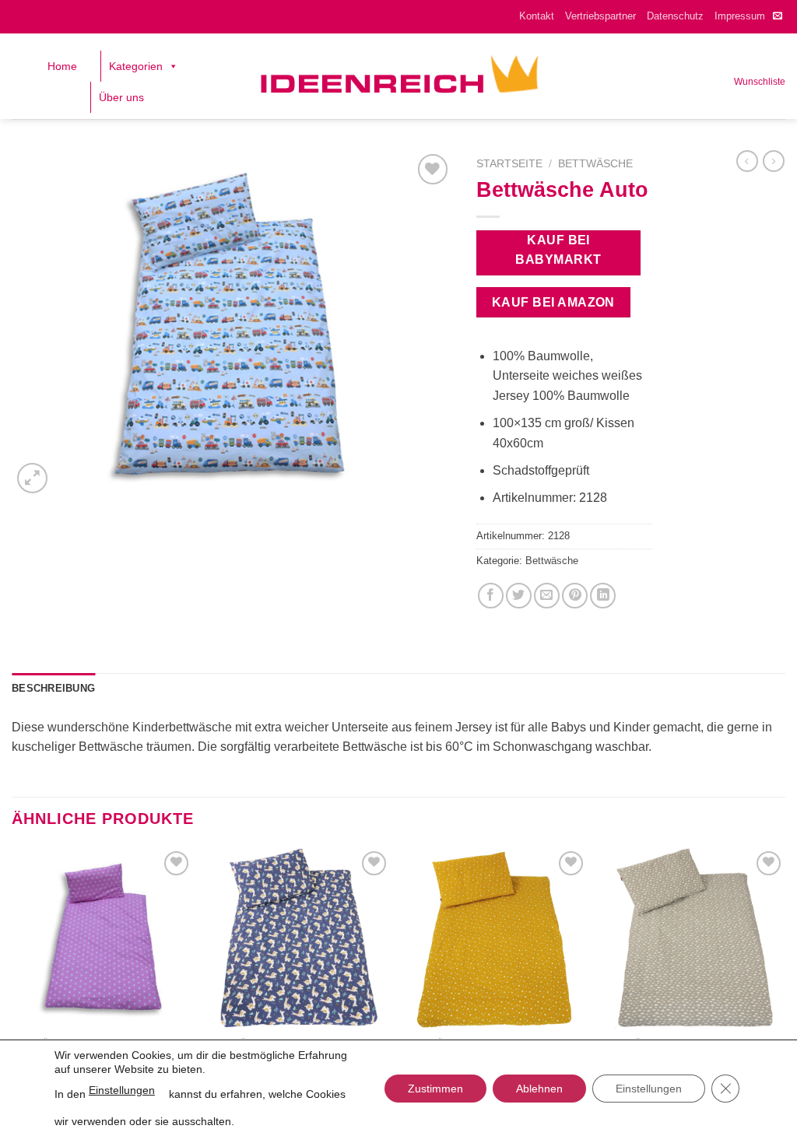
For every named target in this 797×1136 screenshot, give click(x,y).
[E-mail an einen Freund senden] (547, 595)
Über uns (121, 97)
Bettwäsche (595, 164)
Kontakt (536, 16)
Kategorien (136, 66)
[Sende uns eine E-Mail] (777, 16)
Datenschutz (675, 16)
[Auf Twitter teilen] (519, 595)
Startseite (509, 164)
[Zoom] (32, 478)
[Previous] (12, 972)
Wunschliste (759, 81)
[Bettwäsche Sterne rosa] (103, 938)
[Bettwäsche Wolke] (694, 938)
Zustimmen (435, 1088)
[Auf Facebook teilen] (491, 595)
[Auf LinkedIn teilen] (603, 595)
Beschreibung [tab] (53, 688)
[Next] (784, 972)
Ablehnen (539, 1088)
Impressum (739, 16)
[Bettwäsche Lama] (300, 938)
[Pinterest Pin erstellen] (575, 595)
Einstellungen (122, 1090)
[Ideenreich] (399, 76)
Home (62, 66)
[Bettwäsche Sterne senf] (497, 938)
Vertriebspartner (600, 16)
